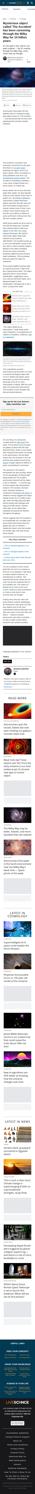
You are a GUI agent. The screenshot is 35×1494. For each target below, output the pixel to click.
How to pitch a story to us (17, 1472)
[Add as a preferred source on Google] (17, 1423)
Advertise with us (17, 1457)
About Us (17, 1441)
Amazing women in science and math (24, 1368)
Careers (17, 1464)
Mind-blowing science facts (25, 1392)
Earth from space (24, 1355)
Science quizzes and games (10, 1388)
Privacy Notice (25, 421)
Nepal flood (16, 9)
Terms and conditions (17, 1445)
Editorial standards (17, 1468)
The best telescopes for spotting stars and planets (10, 1392)
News (28, 62)
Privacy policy (17, 1449)
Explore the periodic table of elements (10, 1374)
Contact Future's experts (17, 1437)
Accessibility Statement (17, 1433)
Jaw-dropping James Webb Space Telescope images (10, 1369)
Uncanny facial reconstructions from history (24, 1375)
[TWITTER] (15, 674)
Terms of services (23, 419)
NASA (5, 377)
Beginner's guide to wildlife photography (24, 1388)
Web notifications (17, 1460)
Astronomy (13, 19)
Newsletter (28, 105)
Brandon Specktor (16, 57)
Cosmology (23, 19)
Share (7, 105)
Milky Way (18, 231)
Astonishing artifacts (24, 1357)
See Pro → (20, 3)
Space (5, 19)
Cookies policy (17, 1453)
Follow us (17, 105)
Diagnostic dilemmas (10, 1357)
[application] (17, 634)
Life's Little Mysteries (10, 1355)
